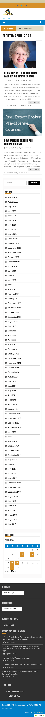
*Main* (14, 105)
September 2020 (14, 427)
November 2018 (14, 487)
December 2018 (14, 483)
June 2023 (12, 275)
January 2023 (13, 299)
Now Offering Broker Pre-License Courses (18, 142)
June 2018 (12, 506)
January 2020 (13, 446)
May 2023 (12, 280)
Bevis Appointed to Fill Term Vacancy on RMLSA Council (20, 74)
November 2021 (14, 363)
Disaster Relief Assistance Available (17, 658)
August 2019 (13, 460)
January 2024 (13, 243)
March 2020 (12, 441)
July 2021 (12, 381)
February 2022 (14, 349)
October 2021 (13, 368)
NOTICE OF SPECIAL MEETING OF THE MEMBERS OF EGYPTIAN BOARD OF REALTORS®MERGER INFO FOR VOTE (22, 648)
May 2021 (12, 391)
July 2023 (12, 271)
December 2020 (14, 414)
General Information (24, 105)
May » (13, 571)
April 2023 (12, 285)
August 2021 (13, 377)
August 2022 (13, 322)
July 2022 (12, 326)
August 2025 (13, 202)
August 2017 (13, 519)
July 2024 (12, 220)
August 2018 (13, 496)
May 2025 (12, 211)
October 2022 (13, 312)
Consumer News (23, 173)
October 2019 (13, 450)
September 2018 (14, 492)
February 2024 (14, 239)
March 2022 (12, 345)
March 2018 (12, 515)
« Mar (7, 571)
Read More (34, 102)
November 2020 (14, 418)
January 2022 (13, 354)
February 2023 (14, 294)
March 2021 (12, 400)
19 (17, 563)
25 (12, 567)
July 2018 (12, 501)
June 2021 (12, 386)
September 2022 (14, 317)
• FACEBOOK (9, 625)
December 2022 (14, 303)
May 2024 (12, 225)
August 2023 (13, 266)
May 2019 (12, 469)
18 (12, 563)
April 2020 (12, 437)
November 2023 (14, 252)
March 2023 (12, 289)
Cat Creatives (38, 712)
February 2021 (14, 404)
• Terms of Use (13, 695)
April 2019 (12, 473)
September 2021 (14, 372)
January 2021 (13, 409)
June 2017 (12, 524)
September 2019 (14, 455)
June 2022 (12, 331)
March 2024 (12, 234)
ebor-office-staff (27, 80)
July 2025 (12, 206)
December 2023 (14, 248)
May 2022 (12, 335)
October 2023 (13, 257)
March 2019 (12, 478)
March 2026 (12, 197)
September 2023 (14, 262)
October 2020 (13, 423)
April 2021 (12, 395)
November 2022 (14, 308)
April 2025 (12, 216)
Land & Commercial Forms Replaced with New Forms (23, 665)
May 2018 (12, 510)
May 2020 (12, 432)
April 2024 (12, 229)
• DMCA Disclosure (15, 691)
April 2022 (12, 340)
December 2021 (14, 358)
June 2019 (12, 464)
